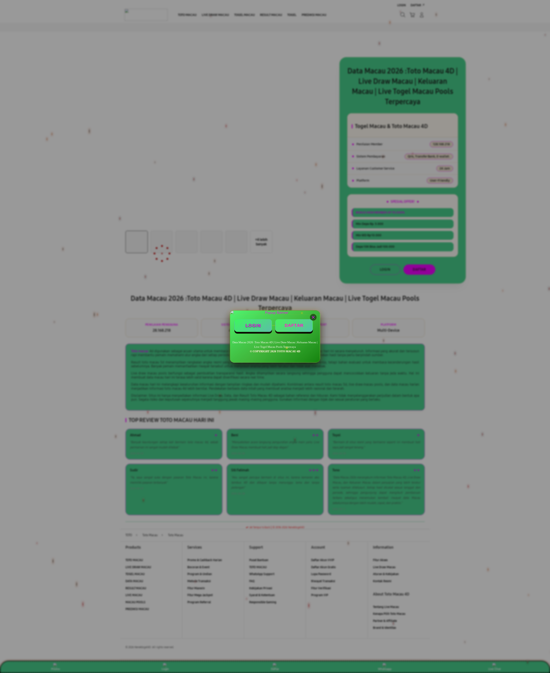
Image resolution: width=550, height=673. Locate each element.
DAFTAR (294, 325)
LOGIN (253, 325)
